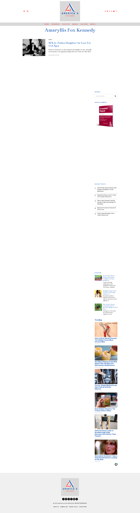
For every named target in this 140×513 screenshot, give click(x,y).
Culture (84, 24)
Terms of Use (64, 506)
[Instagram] (110, 11)
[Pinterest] (112, 11)
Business (56, 24)
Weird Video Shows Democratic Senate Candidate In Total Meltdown (107, 189)
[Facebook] (105, 11)
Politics (66, 24)
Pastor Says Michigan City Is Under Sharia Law (106, 214)
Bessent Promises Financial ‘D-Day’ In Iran (106, 208)
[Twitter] (107, 11)
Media (93, 24)
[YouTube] (114, 11)
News (46, 24)
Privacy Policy (73, 506)
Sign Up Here (83, 506)
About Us (56, 506)
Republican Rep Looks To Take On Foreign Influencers (106, 195)
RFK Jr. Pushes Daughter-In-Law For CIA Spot (70, 44)
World (75, 24)
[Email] (116, 11)
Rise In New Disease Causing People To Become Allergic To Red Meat (106, 202)
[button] (115, 96)
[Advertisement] (106, 63)
